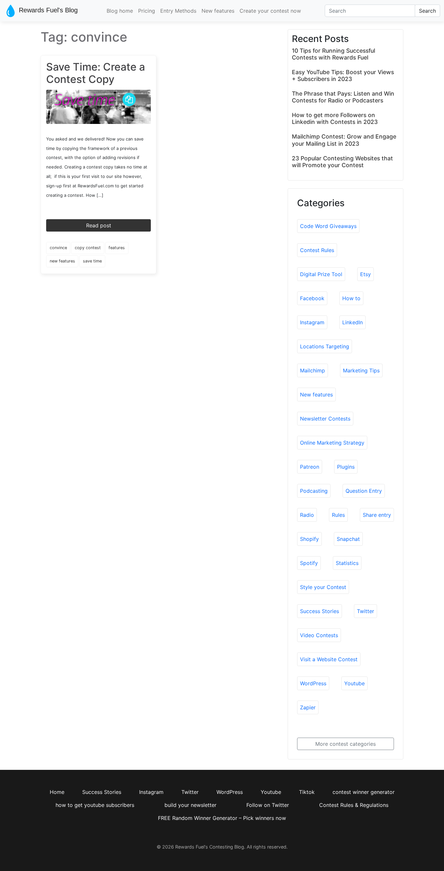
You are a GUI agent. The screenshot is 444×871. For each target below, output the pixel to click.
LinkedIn (352, 322)
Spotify (309, 563)
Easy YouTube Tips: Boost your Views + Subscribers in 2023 (343, 75)
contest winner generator (364, 792)
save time (92, 261)
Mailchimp (312, 370)
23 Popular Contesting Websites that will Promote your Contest (342, 161)
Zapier (308, 707)
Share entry (377, 515)
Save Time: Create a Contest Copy (95, 73)
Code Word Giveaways (328, 226)
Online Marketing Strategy (332, 442)
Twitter (365, 611)
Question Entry (364, 491)
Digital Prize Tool (321, 274)
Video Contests (319, 635)
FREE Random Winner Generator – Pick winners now (222, 818)
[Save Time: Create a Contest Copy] (98, 106)
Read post (98, 225)
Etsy (365, 274)
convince (58, 247)
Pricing (146, 10)
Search (427, 10)
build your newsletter (190, 805)
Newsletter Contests (325, 418)
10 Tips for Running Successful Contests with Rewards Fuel (333, 54)
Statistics (347, 563)
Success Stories (319, 611)
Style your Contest (323, 587)
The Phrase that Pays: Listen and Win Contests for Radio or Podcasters (343, 97)
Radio (307, 515)
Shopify (309, 539)
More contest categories (345, 744)
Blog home (120, 10)
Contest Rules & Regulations (353, 805)
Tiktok (307, 792)
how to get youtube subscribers (95, 805)
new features (62, 261)
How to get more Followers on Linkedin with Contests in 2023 (335, 118)
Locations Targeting (324, 346)
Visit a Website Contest (329, 659)
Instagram (312, 322)
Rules (338, 515)
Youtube (354, 683)
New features (218, 10)
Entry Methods (178, 10)
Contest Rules (317, 250)
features (117, 247)
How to (351, 298)
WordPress (313, 683)
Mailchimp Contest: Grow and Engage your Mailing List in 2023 (344, 140)
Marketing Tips (361, 370)
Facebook (312, 298)
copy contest (88, 247)
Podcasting (314, 491)
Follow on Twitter (267, 805)
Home (57, 792)
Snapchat (348, 539)
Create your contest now (270, 10)
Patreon (309, 466)
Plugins (346, 466)
